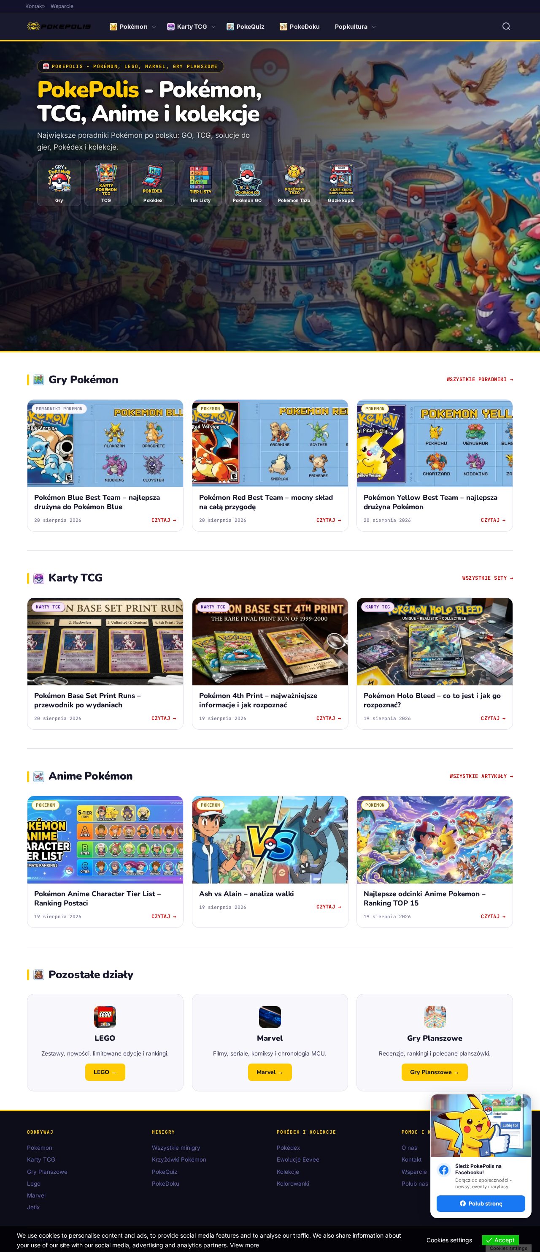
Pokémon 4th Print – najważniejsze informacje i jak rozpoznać (258, 700)
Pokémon (134, 26)
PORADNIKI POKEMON (59, 409)
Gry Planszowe (47, 1171)
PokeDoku (305, 26)
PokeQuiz (251, 26)
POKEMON (210, 409)
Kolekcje (288, 1171)
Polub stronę (485, 1203)
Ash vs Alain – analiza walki (246, 894)
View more (244, 1245)
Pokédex (288, 1148)
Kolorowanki (293, 1183)
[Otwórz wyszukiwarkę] (506, 26)
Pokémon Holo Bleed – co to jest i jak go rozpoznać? (432, 700)
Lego (33, 1183)
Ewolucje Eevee (298, 1160)
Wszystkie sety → (487, 578)
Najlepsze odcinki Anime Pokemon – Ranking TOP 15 (425, 898)
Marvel (36, 1195)
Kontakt (34, 6)
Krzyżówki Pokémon (179, 1160)
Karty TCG (192, 26)
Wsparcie (62, 6)
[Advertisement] (270, 270)
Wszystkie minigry (176, 1148)
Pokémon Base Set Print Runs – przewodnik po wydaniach (87, 700)
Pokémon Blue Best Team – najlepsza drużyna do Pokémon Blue (97, 502)
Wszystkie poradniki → (480, 379)
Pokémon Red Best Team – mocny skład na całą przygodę (266, 502)
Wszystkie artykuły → (481, 776)
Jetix (33, 1207)
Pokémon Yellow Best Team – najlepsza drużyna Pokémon (430, 502)
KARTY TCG (48, 607)
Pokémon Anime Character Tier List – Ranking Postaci (97, 898)
